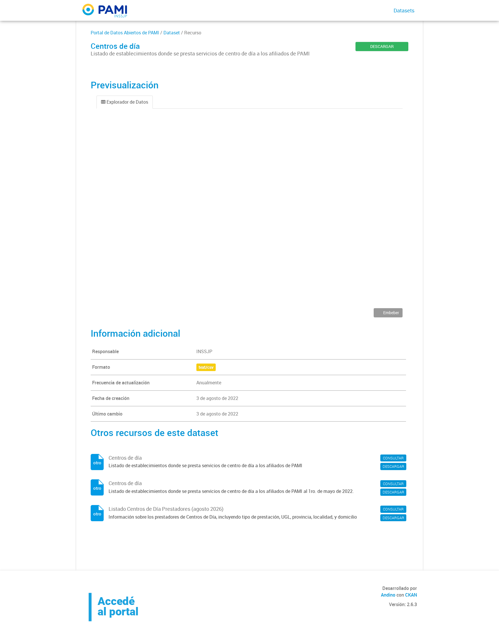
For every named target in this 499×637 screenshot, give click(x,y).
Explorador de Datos (126, 102)
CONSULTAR (393, 458)
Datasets (404, 10)
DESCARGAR (382, 46)
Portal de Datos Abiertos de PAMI (125, 32)
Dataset (171, 32)
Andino (388, 595)
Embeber (390, 312)
